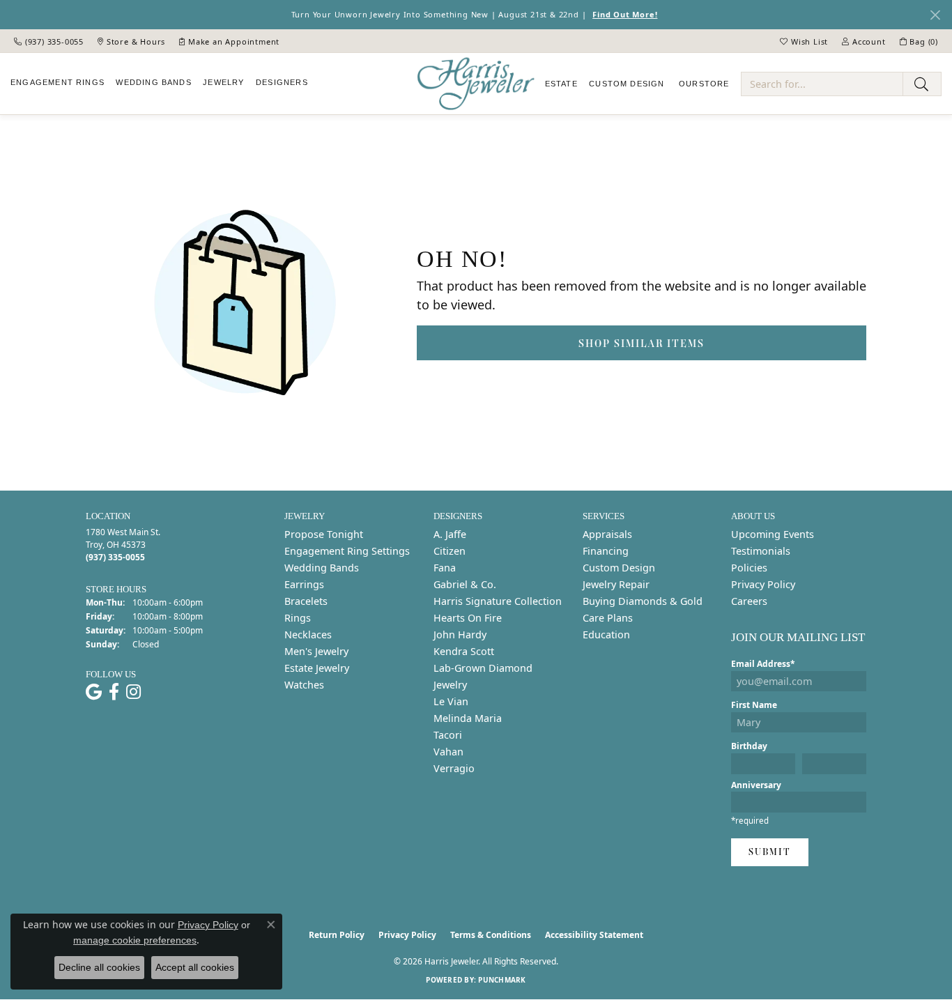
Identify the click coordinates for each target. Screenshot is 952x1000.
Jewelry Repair (616, 584)
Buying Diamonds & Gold (643, 601)
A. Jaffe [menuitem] (449, 534)
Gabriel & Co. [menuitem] (464, 584)
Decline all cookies (99, 967)
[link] (49, 41)
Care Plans (608, 617)
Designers (282, 82)
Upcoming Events (772, 534)
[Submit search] (922, 84)
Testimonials (760, 550)
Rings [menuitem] (297, 617)
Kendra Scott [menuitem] (463, 651)
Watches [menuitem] (304, 684)
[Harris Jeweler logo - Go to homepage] (476, 83)
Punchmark (501, 980)
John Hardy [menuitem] (459, 634)
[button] (804, 41)
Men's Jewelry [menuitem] (316, 651)
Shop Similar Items (641, 343)
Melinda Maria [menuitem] (467, 718)
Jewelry (223, 82)
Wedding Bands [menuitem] (321, 567)
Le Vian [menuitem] (450, 701)
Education (606, 634)
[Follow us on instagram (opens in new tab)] (133, 692)
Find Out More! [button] (624, 14)
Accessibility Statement (594, 935)
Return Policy (336, 935)
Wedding (153, 82)
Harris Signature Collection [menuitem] (497, 601)
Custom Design (619, 567)
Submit (769, 852)
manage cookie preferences (135, 940)
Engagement (57, 82)
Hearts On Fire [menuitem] (467, 617)
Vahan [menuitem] (448, 751)
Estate (561, 83)
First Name (754, 705)
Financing (606, 550)
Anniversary (756, 785)
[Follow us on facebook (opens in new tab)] (114, 692)
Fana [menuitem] (444, 567)
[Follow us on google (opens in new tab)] (94, 692)
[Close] (935, 15)
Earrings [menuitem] (304, 584)
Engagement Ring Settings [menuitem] (347, 550)
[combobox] (822, 84)
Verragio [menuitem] (454, 768)
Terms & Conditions (490, 935)
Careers (749, 601)
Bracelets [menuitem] (306, 601)
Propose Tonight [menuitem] (323, 534)
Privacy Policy (763, 584)
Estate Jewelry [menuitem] (316, 668)
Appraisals (607, 534)
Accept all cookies (194, 967)
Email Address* (763, 664)
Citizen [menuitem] (449, 550)
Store (704, 83)
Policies (749, 567)
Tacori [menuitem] (447, 734)
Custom (626, 83)
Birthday (749, 746)
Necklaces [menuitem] (308, 634)
